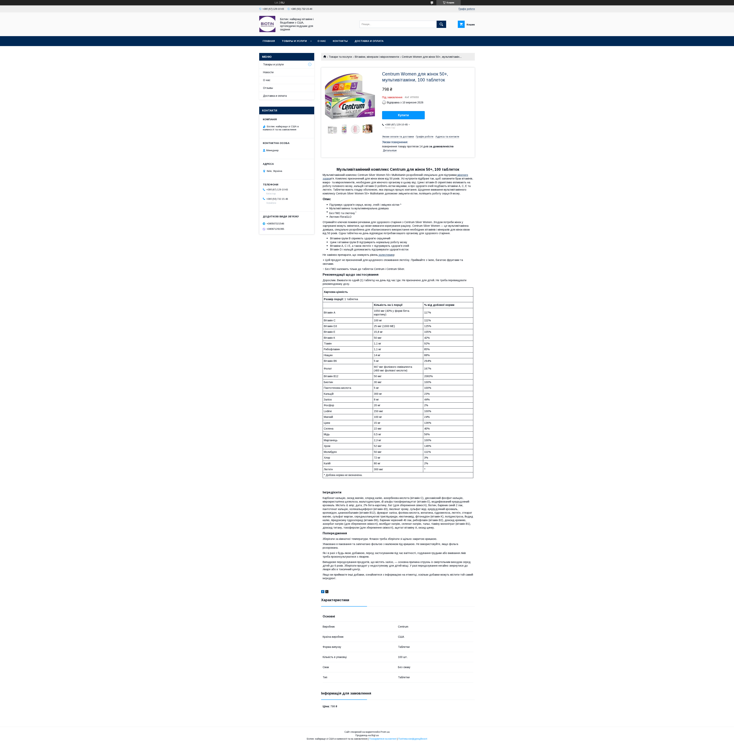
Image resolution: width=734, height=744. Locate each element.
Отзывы (268, 87)
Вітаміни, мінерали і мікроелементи (377, 56)
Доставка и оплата (369, 41)
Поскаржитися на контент (382, 739)
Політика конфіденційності (412, 739)
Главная (269, 41)
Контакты (340, 41)
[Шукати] (441, 24)
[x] (326, 592)
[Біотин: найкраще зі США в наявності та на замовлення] (267, 31)
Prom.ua (385, 732)
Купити (403, 115)
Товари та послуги (340, 56)
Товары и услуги (294, 41)
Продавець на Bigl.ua (367, 735)
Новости (268, 72)
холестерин (385, 254)
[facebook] (322, 592)
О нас (321, 41)
